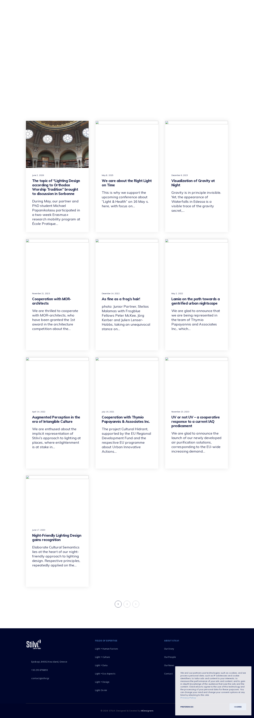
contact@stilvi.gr (40, 678)
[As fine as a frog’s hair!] (127, 262)
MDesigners (147, 710)
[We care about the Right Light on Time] (127, 144)
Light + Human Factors (106, 649)
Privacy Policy (188, 697)
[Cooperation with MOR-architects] (57, 262)
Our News (169, 665)
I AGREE (238, 706)
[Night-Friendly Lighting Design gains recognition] (57, 499)
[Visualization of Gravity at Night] (196, 144)
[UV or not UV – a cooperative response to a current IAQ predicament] (196, 380)
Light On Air (101, 690)
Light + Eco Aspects (105, 674)
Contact (168, 674)
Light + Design (102, 682)
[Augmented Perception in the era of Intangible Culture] (57, 380)
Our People (170, 657)
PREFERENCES (186, 706)
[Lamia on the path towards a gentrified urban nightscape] (196, 262)
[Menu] (244, 12)
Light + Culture (102, 657)
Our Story (169, 649)
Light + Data (101, 665)
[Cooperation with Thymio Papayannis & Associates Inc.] (127, 380)
